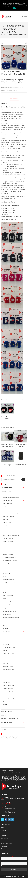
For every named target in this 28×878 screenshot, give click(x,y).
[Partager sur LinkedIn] (13, 737)
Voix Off (4, 701)
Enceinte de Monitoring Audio (9, 563)
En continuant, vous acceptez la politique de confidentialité (13, 866)
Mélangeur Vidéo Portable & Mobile (11, 608)
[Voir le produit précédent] (2, 43)
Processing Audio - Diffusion (9, 647)
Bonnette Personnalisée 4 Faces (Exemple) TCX (7, 445)
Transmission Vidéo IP (8, 691)
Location (3, 715)
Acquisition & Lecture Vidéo (9, 494)
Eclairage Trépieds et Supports (10, 560)
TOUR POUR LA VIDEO (6, 491)
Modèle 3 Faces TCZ (9, 208)
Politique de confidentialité (19, 6)
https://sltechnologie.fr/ (11, 812)
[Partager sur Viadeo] (16, 737)
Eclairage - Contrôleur (8, 554)
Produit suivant (21, 43)
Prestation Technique (7, 711)
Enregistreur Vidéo (7, 570)
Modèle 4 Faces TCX (9, 212)
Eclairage (5, 551)
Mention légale (4, 840)
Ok (14, 8)
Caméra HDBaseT (7, 522)
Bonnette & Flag (10, 87)
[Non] (26, 5)
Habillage (5, 585)
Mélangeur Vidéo (6, 604)
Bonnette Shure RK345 (20, 464)
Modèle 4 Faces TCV (9, 210)
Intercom (5, 598)
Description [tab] (14, 99)
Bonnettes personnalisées (11, 90)
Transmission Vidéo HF (8, 688)
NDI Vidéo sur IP (6, 631)
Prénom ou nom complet (7, 856)
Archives (4, 729)
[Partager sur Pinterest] (9, 737)
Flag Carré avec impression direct (7, 465)
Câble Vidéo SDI (6, 509)
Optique (4, 634)
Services (5, 672)
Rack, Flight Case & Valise (9, 653)
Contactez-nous (4, 835)
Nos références (4, 838)
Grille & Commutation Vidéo (9, 582)
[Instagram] (9, 819)
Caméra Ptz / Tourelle (7, 528)
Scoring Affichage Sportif (8, 669)
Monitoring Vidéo (6, 622)
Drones (4, 547)
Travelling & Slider (7, 694)
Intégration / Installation (8, 707)
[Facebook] (6, 819)
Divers (3, 725)
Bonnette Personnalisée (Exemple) (7, 417)
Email (2, 861)
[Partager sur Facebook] (6, 737)
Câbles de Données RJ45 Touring (10, 513)
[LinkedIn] (12, 819)
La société (3, 830)
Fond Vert (5, 576)
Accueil (2, 827)
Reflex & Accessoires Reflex (9, 656)
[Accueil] (1, 34)
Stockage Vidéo (6, 679)
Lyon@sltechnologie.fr (16, 216)
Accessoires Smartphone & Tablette (11, 497)
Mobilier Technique (7, 614)
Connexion (3, 848)
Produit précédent (7, 43)
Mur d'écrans (5, 628)
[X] (2, 819)
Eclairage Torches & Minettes (9, 557)
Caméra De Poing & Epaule (9, 516)
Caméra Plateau (6, 525)
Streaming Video (6, 682)
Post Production (6, 644)
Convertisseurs (6, 544)
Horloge (4, 592)
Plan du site (4, 846)
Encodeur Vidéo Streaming (9, 566)
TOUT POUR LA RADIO (13, 88)
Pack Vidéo (5, 637)
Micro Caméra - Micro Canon (9, 611)
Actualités (3, 833)
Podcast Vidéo (6, 641)
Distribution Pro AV (6, 722)
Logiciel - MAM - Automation (9, 601)
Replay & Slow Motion (8, 666)
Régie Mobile (6, 660)
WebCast (5, 704)
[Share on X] (2, 737)
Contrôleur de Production (8, 541)
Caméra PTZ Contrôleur (8, 532)
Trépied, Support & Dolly (8, 698)
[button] (25, 47)
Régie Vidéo (5, 663)
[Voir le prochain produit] (26, 43)
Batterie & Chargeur (7, 503)
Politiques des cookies (6, 843)
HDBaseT (5, 589)
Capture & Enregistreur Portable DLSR (11, 535)
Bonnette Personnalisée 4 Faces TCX (21, 445)
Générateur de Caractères (9, 579)
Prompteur (5, 650)
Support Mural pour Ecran (8, 685)
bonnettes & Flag (17, 87)
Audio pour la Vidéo (7, 500)
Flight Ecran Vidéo (7, 573)
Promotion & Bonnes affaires (9, 718)
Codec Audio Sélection (8, 538)
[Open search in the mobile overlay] (13, 479)
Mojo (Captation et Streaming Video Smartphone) (11, 618)
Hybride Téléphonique (8, 595)
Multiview (5, 625)
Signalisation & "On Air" (8, 676)
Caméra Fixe (5, 519)
